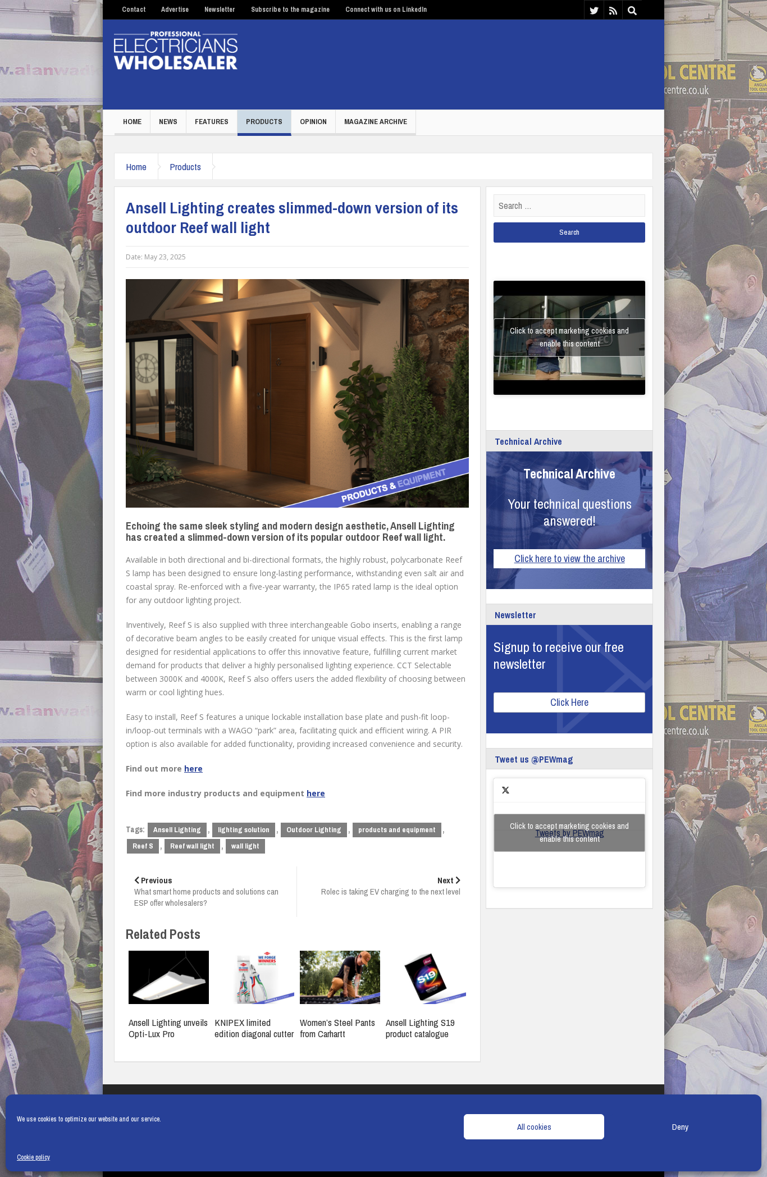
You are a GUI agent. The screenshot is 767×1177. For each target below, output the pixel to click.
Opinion (313, 121)
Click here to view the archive (569, 558)
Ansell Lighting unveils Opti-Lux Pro (168, 1028)
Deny (680, 1127)
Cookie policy (33, 1157)
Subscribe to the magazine (290, 9)
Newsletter (219, 9)
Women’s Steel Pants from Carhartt (337, 1028)
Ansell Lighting (177, 829)
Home (132, 121)
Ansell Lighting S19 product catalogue (420, 1028)
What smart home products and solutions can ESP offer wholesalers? (206, 891)
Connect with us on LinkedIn (386, 9)
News (168, 121)
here (193, 768)
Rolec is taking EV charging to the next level (390, 885)
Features (212, 121)
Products (264, 121)
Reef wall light (192, 846)
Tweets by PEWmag (569, 832)
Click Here (569, 702)
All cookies (534, 1127)
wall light (245, 846)
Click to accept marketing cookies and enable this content (569, 337)
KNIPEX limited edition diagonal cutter (254, 1028)
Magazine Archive (375, 121)
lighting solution (244, 829)
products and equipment (397, 829)
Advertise (175, 9)
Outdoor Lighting (313, 829)
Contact (133, 9)
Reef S (143, 846)
